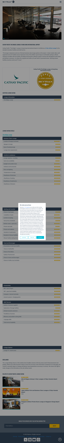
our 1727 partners (26, 207)
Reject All (32, 237)
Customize (24, 237)
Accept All (40, 237)
